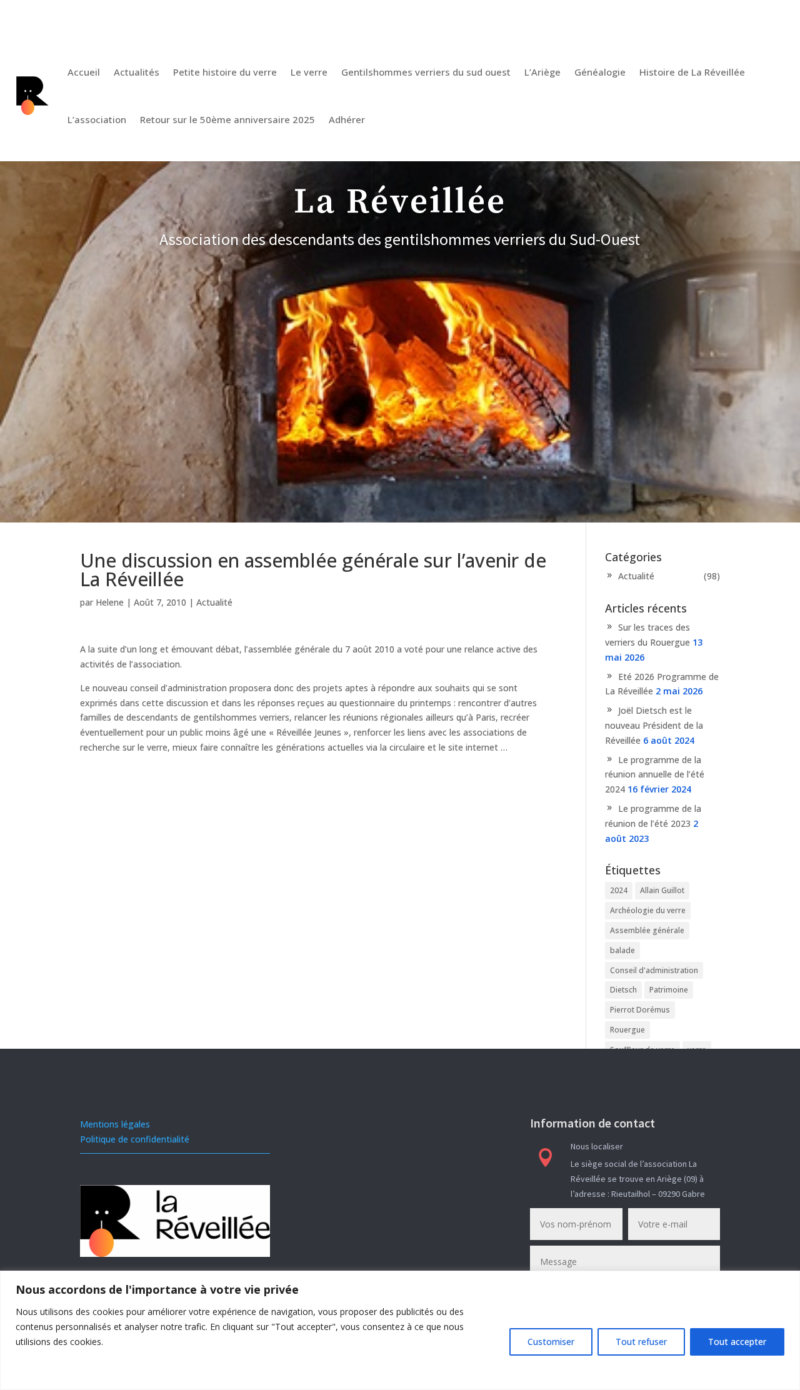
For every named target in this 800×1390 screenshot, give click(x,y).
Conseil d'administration (654, 970)
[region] (400, 1330)
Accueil (84, 72)
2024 (619, 890)
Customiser (551, 1342)
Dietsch (623, 989)
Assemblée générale (647, 930)
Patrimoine (668, 989)
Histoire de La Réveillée (692, 72)
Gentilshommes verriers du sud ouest (426, 72)
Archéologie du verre (648, 910)
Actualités (136, 72)
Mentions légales (115, 1124)
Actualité (214, 602)
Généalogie (600, 72)
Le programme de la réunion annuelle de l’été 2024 (654, 775)
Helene (110, 602)
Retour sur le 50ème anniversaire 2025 (227, 119)
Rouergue (627, 1029)
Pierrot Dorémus (640, 1009)
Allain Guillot (662, 890)
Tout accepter (737, 1342)
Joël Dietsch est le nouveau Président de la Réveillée (654, 725)
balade (622, 950)
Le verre (309, 72)
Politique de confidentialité (134, 1139)
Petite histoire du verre (225, 72)
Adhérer (347, 119)
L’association (97, 119)
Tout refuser (641, 1342)
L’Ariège (542, 72)
